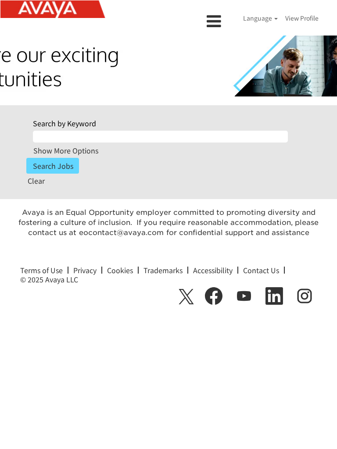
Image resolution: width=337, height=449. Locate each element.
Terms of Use (41, 270)
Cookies (120, 270)
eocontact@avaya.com (121, 232)
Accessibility (213, 270)
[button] (168, 21)
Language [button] (258, 18)
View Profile (302, 18)
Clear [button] (36, 180)
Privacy (85, 270)
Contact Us (261, 270)
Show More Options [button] (65, 150)
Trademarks (163, 270)
